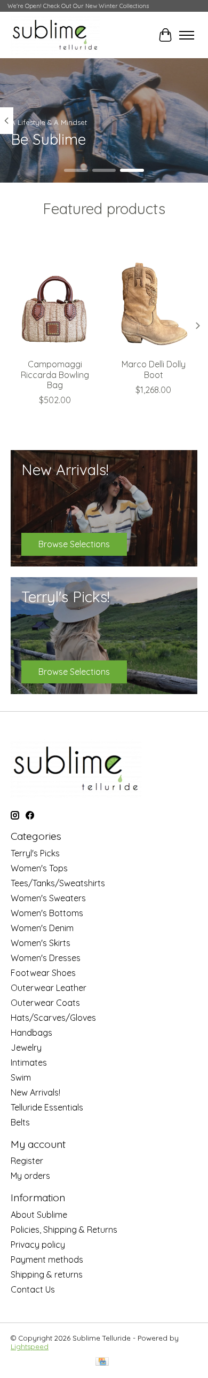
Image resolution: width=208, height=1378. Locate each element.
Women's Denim (42, 928)
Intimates (29, 1062)
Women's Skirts (40, 943)
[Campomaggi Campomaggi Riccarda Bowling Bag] (55, 294)
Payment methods (47, 1259)
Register (27, 1160)
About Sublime (39, 1214)
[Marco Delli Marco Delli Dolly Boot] (153, 294)
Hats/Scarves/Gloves (53, 1017)
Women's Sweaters (48, 898)
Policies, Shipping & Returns (64, 1229)
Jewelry (26, 1047)
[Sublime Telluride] (55, 35)
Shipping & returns (47, 1274)
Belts (20, 1122)
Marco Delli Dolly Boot (154, 369)
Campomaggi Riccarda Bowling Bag (55, 374)
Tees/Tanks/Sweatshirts (58, 883)
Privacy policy (38, 1244)
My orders (30, 1175)
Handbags (31, 1032)
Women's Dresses (46, 957)
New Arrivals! (35, 1092)
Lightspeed (30, 1346)
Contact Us (33, 1289)
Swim (21, 1077)
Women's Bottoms (47, 913)
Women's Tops (39, 868)
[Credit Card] (102, 1362)
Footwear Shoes (43, 972)
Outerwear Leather (48, 987)
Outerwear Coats (45, 1002)
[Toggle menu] (186, 35)
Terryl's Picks (35, 853)
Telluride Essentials (47, 1107)
